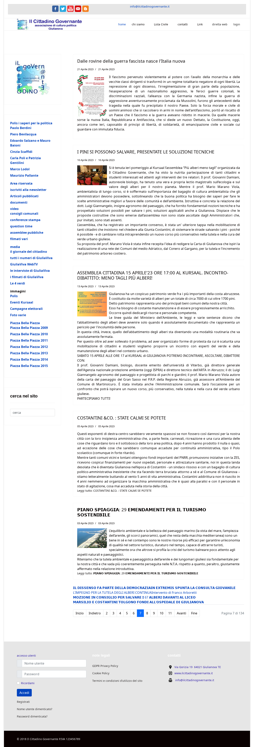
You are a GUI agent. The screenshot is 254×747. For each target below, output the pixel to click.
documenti (18, 202)
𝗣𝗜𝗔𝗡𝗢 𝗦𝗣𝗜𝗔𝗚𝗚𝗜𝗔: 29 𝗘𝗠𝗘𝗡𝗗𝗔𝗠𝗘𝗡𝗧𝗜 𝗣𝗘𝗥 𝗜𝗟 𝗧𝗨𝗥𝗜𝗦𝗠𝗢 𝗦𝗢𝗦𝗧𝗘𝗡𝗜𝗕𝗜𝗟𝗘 (141, 512)
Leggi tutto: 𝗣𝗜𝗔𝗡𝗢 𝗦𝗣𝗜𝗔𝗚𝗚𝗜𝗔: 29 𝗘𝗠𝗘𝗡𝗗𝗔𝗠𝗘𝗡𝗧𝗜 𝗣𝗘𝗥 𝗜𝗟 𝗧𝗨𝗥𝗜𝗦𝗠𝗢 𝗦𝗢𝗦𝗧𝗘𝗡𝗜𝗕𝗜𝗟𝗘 (137, 573)
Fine (194, 613)
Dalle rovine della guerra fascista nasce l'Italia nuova (131, 61)
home (122, 24)
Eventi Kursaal (21, 302)
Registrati (23, 702)
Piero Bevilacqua (23, 134)
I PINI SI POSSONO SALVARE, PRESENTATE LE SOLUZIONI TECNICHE (145, 152)
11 (170, 613)
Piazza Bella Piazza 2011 (29, 340)
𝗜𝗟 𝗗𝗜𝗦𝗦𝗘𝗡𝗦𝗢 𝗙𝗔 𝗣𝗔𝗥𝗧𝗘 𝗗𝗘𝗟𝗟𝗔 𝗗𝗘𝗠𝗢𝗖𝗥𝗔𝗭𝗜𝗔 (112, 588)
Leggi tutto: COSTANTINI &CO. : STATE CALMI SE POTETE (114, 490)
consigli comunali (24, 213)
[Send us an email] (78, 9)
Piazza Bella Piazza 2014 (29, 359)
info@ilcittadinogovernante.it (149, 6)
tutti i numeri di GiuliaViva (31, 258)
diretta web (219, 24)
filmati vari (19, 239)
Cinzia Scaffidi (21, 151)
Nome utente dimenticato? (34, 709)
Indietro (95, 613)
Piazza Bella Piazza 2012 (29, 347)
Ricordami (28, 683)
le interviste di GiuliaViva (30, 270)
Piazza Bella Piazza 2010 (29, 334)
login (236, 24)
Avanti (181, 613)
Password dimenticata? (32, 716)
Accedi (24, 692)
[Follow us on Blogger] (85, 9)
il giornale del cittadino (28, 251)
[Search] (12, 417)
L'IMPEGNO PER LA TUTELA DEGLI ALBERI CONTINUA (112, 592)
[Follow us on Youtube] (70, 9)
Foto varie (18, 315)
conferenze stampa (25, 220)
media (15, 247)
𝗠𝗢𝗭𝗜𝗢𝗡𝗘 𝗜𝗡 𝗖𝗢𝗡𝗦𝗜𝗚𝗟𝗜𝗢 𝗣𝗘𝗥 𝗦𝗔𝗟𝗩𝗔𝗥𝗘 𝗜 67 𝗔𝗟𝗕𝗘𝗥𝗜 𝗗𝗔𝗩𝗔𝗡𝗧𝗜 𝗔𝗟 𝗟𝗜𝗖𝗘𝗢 (134, 597)
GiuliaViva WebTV (24, 264)
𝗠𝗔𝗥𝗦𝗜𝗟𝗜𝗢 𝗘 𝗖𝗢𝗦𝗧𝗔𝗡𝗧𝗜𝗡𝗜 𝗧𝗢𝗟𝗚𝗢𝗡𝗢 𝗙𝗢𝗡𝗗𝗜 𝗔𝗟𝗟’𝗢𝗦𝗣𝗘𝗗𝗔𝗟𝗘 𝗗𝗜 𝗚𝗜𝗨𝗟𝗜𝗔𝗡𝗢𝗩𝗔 (138, 602)
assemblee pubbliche (26, 232)
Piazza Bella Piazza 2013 (29, 353)
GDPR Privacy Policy (105, 666)
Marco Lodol (20, 169)
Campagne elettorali (26, 308)
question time (21, 226)
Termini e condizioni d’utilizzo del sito (117, 681)
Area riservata (21, 183)
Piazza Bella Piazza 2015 (29, 366)
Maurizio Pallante (24, 175)
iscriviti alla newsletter (28, 190)
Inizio (80, 613)
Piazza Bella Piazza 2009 (29, 328)
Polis (14, 296)
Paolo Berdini (20, 128)
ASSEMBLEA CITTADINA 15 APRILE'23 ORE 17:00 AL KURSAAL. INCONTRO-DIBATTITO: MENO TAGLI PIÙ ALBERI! (152, 275)
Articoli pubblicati (24, 196)
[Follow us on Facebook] (55, 9)
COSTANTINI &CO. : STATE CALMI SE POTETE (121, 418)
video (14, 209)
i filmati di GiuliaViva (26, 277)
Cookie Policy (100, 673)
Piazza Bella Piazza (25, 323)
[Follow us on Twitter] (63, 9)
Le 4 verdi (17, 283)
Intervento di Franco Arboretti (174, 592)
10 (161, 613)
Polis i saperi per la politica (31, 123)
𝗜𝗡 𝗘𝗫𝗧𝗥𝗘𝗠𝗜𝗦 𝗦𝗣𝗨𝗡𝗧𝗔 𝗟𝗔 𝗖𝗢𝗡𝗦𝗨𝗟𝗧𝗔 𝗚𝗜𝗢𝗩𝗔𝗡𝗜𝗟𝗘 (193, 588)
